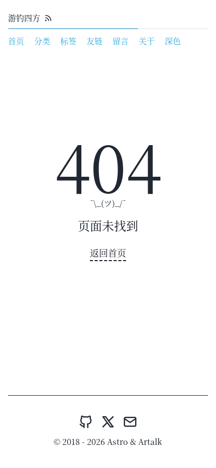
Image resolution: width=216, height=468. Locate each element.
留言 (121, 41)
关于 (147, 41)
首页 (16, 41)
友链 (94, 41)
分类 (42, 41)
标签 (68, 41)
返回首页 (108, 252)
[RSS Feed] (48, 18)
